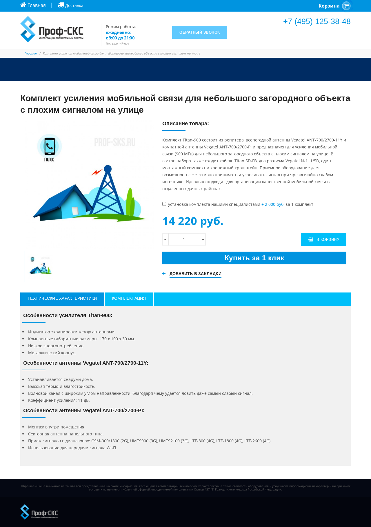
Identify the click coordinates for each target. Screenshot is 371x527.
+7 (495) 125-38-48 (317, 21)
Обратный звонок (199, 32)
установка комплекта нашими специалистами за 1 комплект (240, 204)
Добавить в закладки (195, 273)
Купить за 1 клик (254, 258)
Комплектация (129, 298)
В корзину (328, 239)
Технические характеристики (62, 298)
